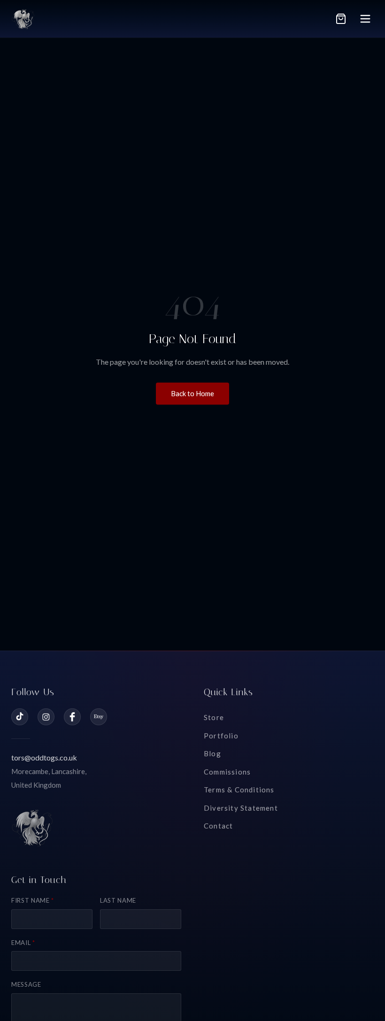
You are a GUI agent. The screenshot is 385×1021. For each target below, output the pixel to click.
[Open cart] (341, 18)
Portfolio (221, 735)
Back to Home (192, 393)
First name (32, 900)
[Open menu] (365, 19)
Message (26, 984)
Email (23, 942)
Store (214, 717)
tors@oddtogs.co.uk (44, 757)
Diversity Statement (241, 808)
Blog (212, 753)
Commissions (227, 772)
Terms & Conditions (239, 789)
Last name (118, 900)
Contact (218, 825)
